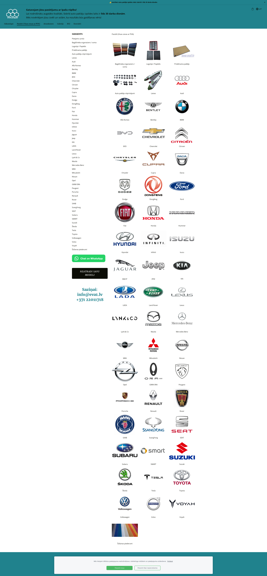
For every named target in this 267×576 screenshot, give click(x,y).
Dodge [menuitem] (74, 100)
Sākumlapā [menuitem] (8, 24)
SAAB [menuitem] (74, 203)
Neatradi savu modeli (90, 273)
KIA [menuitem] (73, 142)
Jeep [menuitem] (73, 138)
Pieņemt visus (119, 568)
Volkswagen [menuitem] (76, 238)
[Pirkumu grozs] (252, 9)
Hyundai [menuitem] (75, 123)
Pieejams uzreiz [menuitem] (78, 39)
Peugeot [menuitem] (75, 188)
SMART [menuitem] (74, 219)
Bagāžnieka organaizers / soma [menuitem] (84, 42)
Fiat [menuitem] (73, 111)
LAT (260, 9)
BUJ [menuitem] (68, 24)
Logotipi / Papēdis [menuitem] (79, 46)
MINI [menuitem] (74, 169)
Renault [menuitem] (75, 196)
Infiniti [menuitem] (74, 127)
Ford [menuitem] (74, 108)
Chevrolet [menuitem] (76, 81)
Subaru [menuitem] (75, 215)
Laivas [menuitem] (74, 58)
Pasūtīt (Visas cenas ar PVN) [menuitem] (28, 24)
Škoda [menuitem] (74, 226)
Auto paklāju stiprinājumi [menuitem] (82, 54)
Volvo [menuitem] (74, 242)
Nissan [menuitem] (74, 176)
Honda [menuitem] (74, 115)
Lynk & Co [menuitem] (76, 157)
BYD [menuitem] (73, 77)
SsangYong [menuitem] (76, 207)
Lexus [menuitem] (74, 154)
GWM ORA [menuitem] (76, 184)
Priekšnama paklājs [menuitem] (79, 50)
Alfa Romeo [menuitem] (76, 65)
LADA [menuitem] (74, 146)
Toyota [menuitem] (74, 234)
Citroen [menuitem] (75, 85)
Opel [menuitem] (74, 180)
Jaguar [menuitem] (74, 134)
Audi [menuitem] (74, 62)
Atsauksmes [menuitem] (49, 24)
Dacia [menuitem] (74, 96)
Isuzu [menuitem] (74, 131)
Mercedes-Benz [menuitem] (78, 165)
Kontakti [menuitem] (77, 24)
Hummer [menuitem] (75, 119)
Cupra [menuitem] (74, 92)
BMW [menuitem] (74, 73)
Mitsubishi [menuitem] (76, 173)
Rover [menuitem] (74, 200)
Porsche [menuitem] (75, 192)
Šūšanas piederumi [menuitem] (79, 249)
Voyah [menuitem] (74, 245)
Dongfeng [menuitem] (76, 104)
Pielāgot (170, 561)
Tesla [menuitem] (74, 230)
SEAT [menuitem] (74, 211)
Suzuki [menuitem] (74, 223)
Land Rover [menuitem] (76, 150)
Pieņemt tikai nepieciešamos (147, 568)
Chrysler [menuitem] (75, 88)
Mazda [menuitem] (74, 161)
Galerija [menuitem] (60, 24)
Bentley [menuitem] (75, 69)
